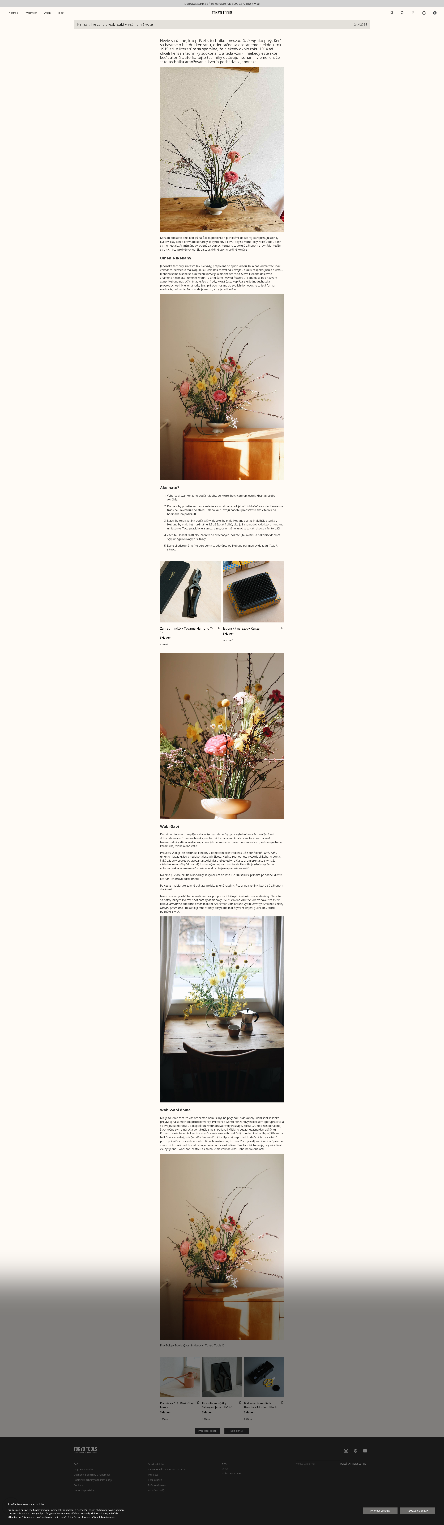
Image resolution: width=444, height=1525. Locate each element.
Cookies (78, 1485)
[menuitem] (13, 13)
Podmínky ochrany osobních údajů (93, 1479)
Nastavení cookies (417, 1511)
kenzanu (192, 496)
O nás (225, 1468)
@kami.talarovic (193, 1345)
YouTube (365, 1451)
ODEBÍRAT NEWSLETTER (353, 1463)
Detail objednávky (84, 1490)
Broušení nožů (156, 1490)
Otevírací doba (156, 1464)
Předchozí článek (207, 1430)
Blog (224, 1463)
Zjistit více (252, 4)
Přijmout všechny (380, 1510)
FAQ (76, 1464)
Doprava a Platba (83, 1469)
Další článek (236, 1430)
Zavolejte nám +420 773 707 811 (166, 1469)
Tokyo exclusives (231, 1473)
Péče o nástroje (157, 1485)
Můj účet (153, 1474)
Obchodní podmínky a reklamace (92, 1474)
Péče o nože (155, 1479)
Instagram (346, 1451)
